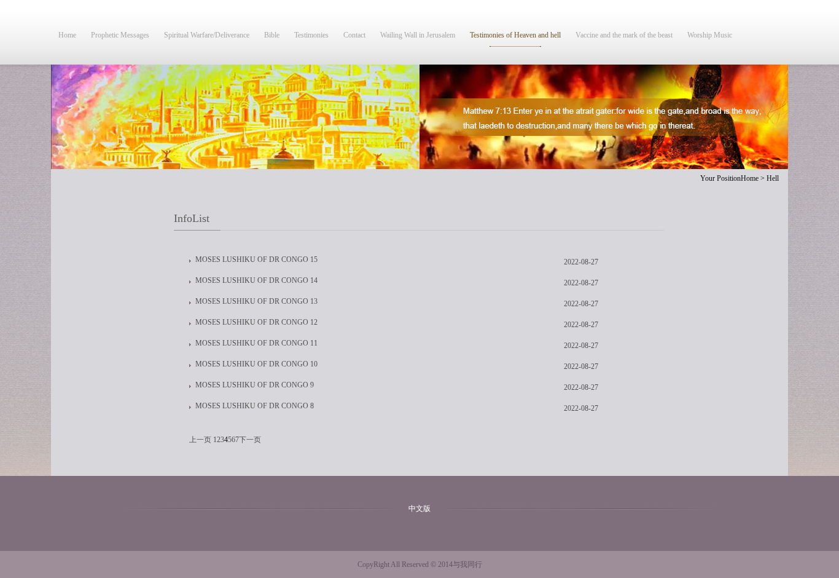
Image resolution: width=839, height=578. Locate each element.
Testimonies (311, 35)
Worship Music (709, 35)
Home (67, 35)
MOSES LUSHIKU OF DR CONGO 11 (256, 343)
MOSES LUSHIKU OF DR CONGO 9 (254, 385)
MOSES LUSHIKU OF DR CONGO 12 (256, 322)
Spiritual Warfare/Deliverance (206, 35)
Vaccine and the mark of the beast (624, 35)
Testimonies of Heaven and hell (515, 35)
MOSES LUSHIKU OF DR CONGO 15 (256, 259)
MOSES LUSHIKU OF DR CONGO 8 (254, 406)
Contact (354, 35)
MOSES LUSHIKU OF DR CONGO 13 (256, 301)
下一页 (250, 439)
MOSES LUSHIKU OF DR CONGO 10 (256, 364)
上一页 (200, 439)
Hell (773, 178)
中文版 (419, 508)
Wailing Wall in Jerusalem (417, 35)
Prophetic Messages (120, 35)
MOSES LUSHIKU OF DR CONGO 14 (256, 280)
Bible (271, 35)
